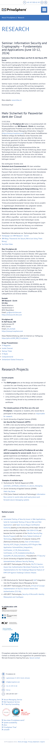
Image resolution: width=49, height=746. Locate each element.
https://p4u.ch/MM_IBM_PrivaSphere (15, 338)
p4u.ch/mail (11, 329)
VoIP (35, 580)
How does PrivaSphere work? (13, 720)
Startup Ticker (7, 351)
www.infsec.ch (17, 100)
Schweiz (27, 678)
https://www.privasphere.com (12, 133)
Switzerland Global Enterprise (12, 359)
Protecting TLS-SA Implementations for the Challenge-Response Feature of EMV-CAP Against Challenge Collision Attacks (24, 570)
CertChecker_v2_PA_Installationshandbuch (19, 553)
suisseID (6, 730)
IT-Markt (5, 354)
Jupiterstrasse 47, (11, 678)
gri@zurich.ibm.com (14, 312)
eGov (5, 725)
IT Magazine (6, 345)
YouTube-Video (7, 244)
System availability (10, 723)
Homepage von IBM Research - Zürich (15, 236)
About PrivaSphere (8, 18)
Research (21, 18)
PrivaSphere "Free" (10, 727)
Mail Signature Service (11, 702)
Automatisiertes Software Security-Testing (19, 561)
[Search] (45, 2)
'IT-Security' (41, 556)
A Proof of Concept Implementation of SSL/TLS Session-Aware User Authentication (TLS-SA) (24, 588)
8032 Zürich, (21, 678)
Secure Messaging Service (12, 700)
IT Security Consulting (11, 704)
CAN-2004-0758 (32, 530)
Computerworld (7, 357)
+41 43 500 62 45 (33, 2)
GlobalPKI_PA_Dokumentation (14, 556)
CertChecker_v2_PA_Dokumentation (16, 550)
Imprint (42, 742)
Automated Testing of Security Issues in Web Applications (24, 519)
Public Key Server (9, 491)
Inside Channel (7, 348)
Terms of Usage (22, 742)
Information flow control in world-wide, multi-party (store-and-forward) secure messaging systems (24, 497)
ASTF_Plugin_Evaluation (19, 544)
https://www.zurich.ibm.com (12, 315)
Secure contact (34, 658)
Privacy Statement (33, 742)
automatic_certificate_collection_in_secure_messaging (23, 486)
